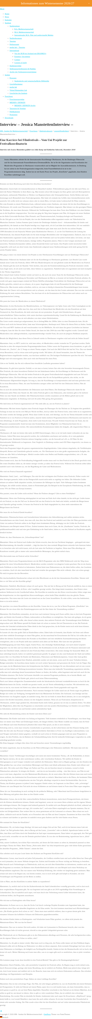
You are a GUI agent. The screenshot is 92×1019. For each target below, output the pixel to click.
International (14, 50)
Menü (2, 9)
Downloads (9, 118)
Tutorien (13, 41)
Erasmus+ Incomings (22, 56)
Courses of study (20, 63)
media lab (13, 87)
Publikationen (15, 112)
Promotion (13, 115)
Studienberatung (16, 38)
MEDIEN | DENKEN (17, 102)
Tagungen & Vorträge (18, 108)
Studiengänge (15, 26)
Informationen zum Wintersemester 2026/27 (47, 3)
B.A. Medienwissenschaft (23, 29)
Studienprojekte (15, 66)
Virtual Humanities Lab (18, 90)
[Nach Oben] (1, 1011)
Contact (17, 60)
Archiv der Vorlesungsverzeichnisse (23, 72)
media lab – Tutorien (17, 47)
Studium (8, 23)
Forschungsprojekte (17, 99)
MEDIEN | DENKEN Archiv (25, 105)
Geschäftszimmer (16, 84)
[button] (46, 1017)
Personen (13, 78)
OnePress (47, 1014)
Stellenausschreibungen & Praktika (23, 69)
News (7, 17)
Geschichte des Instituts (18, 93)
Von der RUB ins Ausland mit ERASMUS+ (30, 53)
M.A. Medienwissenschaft (24, 32)
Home (7, 14)
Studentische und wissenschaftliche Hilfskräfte (31, 81)
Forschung (9, 96)
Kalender (8, 20)
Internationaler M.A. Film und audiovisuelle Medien (33, 35)
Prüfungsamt (14, 44)
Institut (7, 75)
